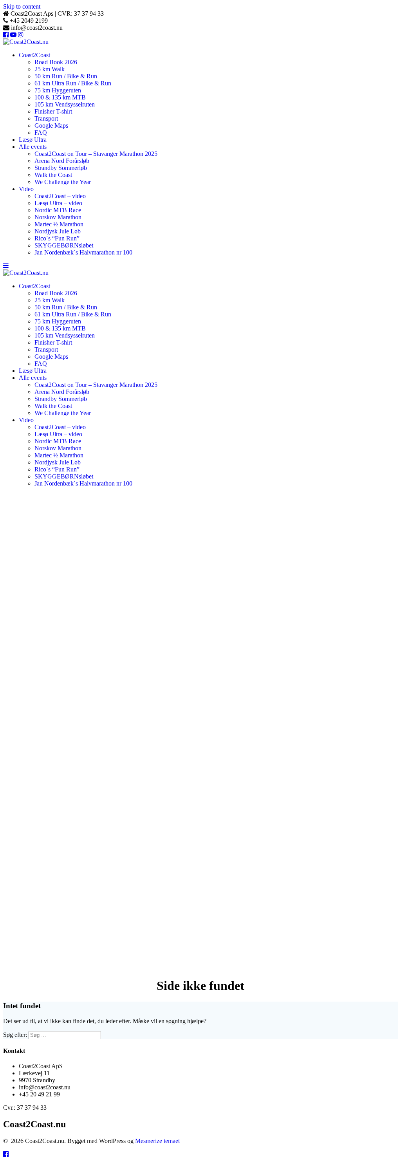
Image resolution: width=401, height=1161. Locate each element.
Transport (46, 118)
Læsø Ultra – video (58, 203)
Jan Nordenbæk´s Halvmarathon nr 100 (83, 252)
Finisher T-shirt (53, 111)
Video (26, 189)
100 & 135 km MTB (60, 97)
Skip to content (21, 6)
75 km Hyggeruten (57, 90)
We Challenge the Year (62, 182)
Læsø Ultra (33, 139)
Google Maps (51, 125)
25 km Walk (49, 69)
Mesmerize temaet (157, 1141)
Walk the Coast (53, 175)
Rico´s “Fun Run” (56, 238)
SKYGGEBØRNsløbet (63, 245)
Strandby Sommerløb (60, 167)
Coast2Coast (34, 55)
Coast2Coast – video (60, 196)
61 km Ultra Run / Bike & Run (72, 83)
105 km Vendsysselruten (64, 104)
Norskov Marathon (57, 217)
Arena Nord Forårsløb (61, 160)
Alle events (33, 146)
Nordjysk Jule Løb (57, 231)
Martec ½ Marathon (58, 224)
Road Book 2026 (55, 62)
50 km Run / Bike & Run (65, 76)
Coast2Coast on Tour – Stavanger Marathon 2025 (95, 153)
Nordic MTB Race (57, 210)
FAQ (40, 132)
